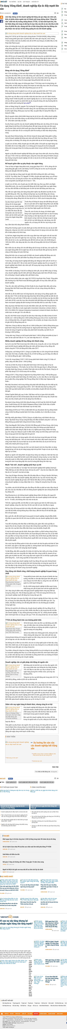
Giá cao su (35, 1005)
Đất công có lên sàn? (12, 758)
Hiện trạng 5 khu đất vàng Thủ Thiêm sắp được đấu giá (28, 903)
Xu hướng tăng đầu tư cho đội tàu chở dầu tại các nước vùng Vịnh (9, 904)
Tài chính (2, 893)
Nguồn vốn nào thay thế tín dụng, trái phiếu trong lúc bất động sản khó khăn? (14, 825)
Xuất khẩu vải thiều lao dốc (11, 854)
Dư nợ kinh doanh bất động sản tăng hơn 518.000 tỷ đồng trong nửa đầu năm (46, 817)
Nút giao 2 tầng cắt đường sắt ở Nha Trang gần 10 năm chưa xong (23, 862)
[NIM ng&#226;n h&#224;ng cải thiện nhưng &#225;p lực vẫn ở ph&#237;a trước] (39, 962)
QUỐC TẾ (24, 1013)
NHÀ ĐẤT (36, 1013)
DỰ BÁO (12, 1013)
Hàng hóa (5, 849)
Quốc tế (4, 872)
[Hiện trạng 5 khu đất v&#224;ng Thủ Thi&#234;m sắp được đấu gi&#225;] (29, 899)
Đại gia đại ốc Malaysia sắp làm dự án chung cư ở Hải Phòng (13, 807)
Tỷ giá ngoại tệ (16, 1003)
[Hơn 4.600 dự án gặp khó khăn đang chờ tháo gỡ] (45, 799)
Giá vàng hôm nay (7, 1003)
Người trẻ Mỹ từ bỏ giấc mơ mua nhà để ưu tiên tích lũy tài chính (23, 869)
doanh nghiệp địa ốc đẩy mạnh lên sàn (28, 782)
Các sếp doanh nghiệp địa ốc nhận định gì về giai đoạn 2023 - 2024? (14, 820)
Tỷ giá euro (37, 1003)
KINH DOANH (60, 1013)
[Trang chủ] (1, 17)
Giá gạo (29, 1005)
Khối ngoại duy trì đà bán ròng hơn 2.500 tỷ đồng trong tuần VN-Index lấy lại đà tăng (29, 839)
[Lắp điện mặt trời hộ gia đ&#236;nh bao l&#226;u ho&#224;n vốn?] (50, 899)
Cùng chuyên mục (39, 787)
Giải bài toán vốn (37, 761)
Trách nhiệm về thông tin (8, 1027)
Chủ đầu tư (35, 2)
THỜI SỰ (6, 1013)
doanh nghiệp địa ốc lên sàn (47, 782)
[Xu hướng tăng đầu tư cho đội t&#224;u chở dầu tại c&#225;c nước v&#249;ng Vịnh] (9, 900)
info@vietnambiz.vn (10, 1025)
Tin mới (6, 836)
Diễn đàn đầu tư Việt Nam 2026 (58, 1005)
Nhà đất (4, 2)
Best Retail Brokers (44, 1005)
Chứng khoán (6, 841)
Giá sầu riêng (16, 1005)
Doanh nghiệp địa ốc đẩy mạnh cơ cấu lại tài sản (14, 812)
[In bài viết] (55, 13)
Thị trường (12, 2)
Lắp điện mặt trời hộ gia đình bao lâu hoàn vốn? (49, 903)
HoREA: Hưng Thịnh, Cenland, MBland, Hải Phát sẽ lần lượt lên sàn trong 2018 (44, 754)
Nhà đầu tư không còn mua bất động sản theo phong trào (44, 821)
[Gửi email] (57, 13)
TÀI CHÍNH (30, 1013)
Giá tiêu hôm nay (59, 1003)
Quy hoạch (26, 2)
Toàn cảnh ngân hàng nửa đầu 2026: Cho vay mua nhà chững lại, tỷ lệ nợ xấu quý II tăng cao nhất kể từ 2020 (9, 888)
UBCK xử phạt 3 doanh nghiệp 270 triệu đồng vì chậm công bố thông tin (52, 944)
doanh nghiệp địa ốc (11, 782)
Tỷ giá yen (30, 1003)
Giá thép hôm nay (7, 1005)
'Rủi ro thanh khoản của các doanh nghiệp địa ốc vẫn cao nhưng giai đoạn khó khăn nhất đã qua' (14, 815)
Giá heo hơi (44, 1003)
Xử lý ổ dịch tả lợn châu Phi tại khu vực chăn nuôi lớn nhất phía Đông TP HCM (27, 847)
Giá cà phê (51, 1003)
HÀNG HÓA (17, 1013)
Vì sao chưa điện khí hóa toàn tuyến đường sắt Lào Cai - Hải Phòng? (51, 979)
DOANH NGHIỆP (51, 1013)
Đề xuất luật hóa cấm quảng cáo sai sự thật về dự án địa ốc (45, 812)
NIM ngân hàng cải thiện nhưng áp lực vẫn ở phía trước (52, 961)
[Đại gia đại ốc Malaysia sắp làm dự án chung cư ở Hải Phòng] (14, 799)
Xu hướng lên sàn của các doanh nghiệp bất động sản (44, 745)
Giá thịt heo (23, 1005)
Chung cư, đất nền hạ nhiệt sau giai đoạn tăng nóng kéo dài (46, 826)
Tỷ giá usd (23, 1003)
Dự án (19, 2)
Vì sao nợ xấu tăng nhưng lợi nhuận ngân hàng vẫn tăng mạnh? (29, 886)
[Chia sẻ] (1, 21)
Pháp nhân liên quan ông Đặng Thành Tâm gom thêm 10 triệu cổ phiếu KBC (49, 887)
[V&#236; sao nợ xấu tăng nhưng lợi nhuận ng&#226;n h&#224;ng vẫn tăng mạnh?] (29, 881)
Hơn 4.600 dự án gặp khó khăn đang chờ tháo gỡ (44, 807)
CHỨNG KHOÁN (43, 1013)
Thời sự (4, 864)
